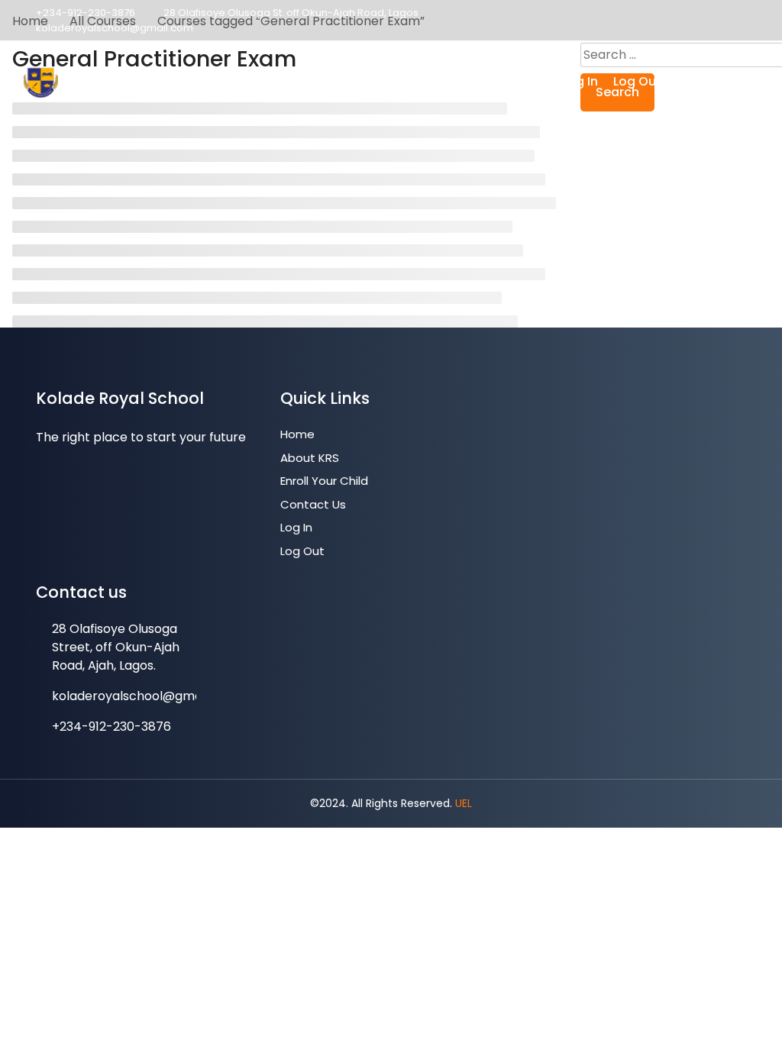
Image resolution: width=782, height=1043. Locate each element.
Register (709, 82)
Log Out (637, 81)
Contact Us (511, 81)
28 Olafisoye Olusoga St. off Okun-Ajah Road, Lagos (290, 12)
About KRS (314, 81)
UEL (463, 803)
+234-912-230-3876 (85, 12)
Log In (580, 81)
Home (248, 81)
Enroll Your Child (410, 81)
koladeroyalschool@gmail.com (114, 28)
